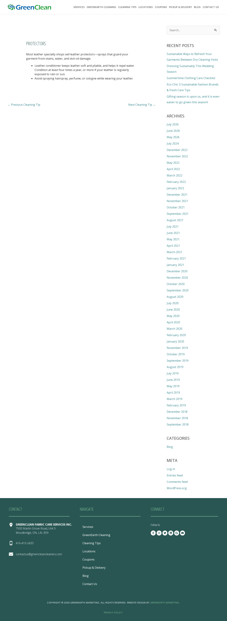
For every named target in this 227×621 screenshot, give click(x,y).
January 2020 (175, 341)
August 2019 (175, 367)
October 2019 (176, 354)
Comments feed (177, 482)
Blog (197, 7)
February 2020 (176, 335)
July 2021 (173, 226)
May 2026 (173, 137)
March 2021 (174, 252)
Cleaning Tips (127, 7)
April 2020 (173, 322)
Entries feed (175, 475)
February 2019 (176, 405)
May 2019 (173, 386)
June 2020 (173, 309)
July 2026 (173, 124)
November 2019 (177, 348)
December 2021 (177, 195)
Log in (171, 469)
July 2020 (173, 303)
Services (79, 7)
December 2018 (177, 412)
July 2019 (173, 373)
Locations (146, 7)
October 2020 (176, 284)
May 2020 (173, 316)
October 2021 (176, 207)
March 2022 (174, 175)
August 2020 (175, 297)
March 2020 (174, 329)
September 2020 (178, 290)
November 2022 (177, 156)
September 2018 (178, 424)
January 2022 (175, 188)
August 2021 (175, 220)
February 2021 (176, 258)
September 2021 (178, 214)
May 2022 (173, 163)
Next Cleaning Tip (142, 105)
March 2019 (174, 399)
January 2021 (175, 265)
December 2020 (177, 271)
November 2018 (177, 418)
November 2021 (177, 201)
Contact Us (211, 7)
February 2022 (176, 182)
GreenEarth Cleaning (101, 7)
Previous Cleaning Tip (23, 105)
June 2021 (173, 233)
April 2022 (173, 169)
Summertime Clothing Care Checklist (191, 78)
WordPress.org (177, 488)
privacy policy (113, 612)
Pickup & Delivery (180, 7)
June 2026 (173, 131)
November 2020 (177, 278)
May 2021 (173, 239)
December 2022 (177, 150)
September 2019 (178, 361)
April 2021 (173, 246)
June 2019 (173, 380)
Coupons (161, 7)
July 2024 (173, 143)
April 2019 (173, 392)
